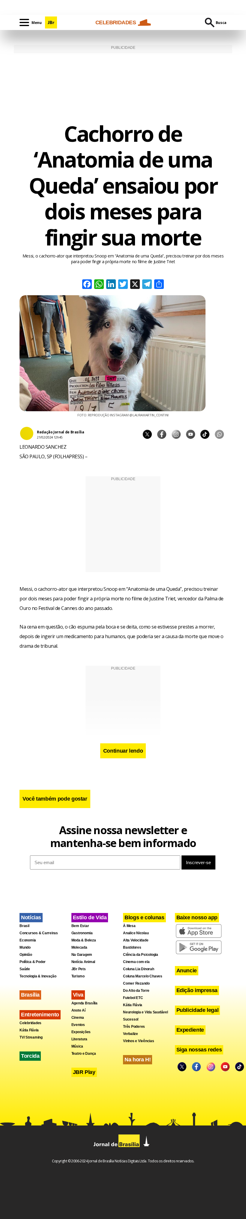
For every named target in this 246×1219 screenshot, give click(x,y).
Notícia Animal (83, 962)
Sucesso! (131, 1019)
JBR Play (84, 1072)
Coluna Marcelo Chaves (142, 976)
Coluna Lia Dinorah (138, 969)
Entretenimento (40, 1015)
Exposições (81, 1032)
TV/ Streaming (31, 1037)
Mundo (25, 947)
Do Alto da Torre (136, 991)
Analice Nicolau (135, 933)
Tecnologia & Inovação (38, 976)
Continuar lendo (123, 751)
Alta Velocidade (135, 940)
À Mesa (129, 926)
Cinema (77, 1017)
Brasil (24, 926)
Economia (28, 940)
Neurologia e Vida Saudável (145, 1012)
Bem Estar (80, 926)
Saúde (25, 969)
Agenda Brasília (84, 1003)
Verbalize (130, 1034)
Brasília (30, 995)
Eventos (78, 1025)
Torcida (30, 1056)
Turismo (78, 976)
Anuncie (186, 971)
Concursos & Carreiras (39, 933)
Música (77, 1046)
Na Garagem (81, 955)
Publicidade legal (197, 1010)
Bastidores (132, 947)
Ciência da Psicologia (140, 955)
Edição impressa (197, 990)
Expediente (190, 1030)
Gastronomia (82, 933)
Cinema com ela (136, 962)
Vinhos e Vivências (138, 1041)
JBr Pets (78, 969)
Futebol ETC (133, 998)
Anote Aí (78, 1010)
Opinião (26, 955)
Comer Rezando (136, 983)
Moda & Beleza (83, 940)
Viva (78, 995)
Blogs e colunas (144, 917)
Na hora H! (137, 1060)
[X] (135, 284)
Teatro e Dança (83, 1053)
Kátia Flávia (29, 1030)
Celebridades (30, 1023)
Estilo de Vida (90, 917)
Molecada (79, 947)
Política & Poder (33, 962)
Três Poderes (134, 1026)
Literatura (79, 1039)
